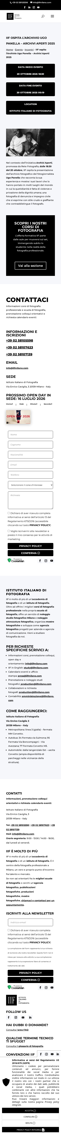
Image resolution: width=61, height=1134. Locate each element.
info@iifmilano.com (17, 368)
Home (9, 49)
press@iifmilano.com (30, 675)
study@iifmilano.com (36, 667)
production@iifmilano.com (36, 684)
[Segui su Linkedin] (30, 1017)
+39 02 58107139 (19, 354)
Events (19, 49)
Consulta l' (17, 1029)
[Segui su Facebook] (8, 1017)
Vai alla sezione (30, 266)
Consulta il (24, 1046)
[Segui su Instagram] (15, 1017)
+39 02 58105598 (19, 340)
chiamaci (26, 900)
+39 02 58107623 (19, 347)
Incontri (29, 49)
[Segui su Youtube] (22, 1017)
